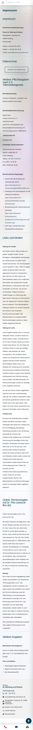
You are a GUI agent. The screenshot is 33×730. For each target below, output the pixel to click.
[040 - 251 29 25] (5, 727)
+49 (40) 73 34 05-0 (14, 159)
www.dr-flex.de (8, 517)
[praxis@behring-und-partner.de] (16, 727)
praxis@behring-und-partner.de (18, 52)
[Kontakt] (27, 727)
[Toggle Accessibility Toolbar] (29, 721)
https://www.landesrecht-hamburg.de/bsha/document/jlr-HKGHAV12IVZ (15, 201)
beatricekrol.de (19, 669)
